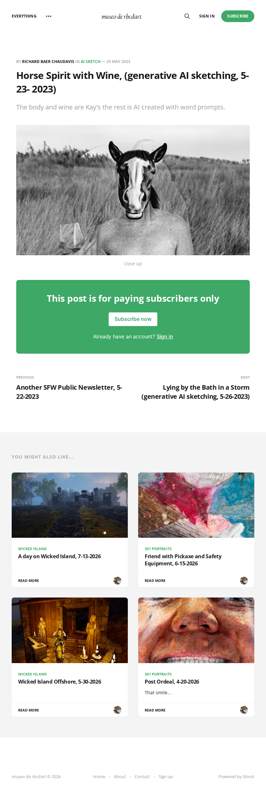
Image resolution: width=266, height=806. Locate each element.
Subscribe (238, 16)
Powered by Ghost (236, 776)
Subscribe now (133, 319)
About (120, 776)
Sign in (206, 16)
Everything (24, 16)
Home (99, 776)
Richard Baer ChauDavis (48, 61)
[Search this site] (187, 16)
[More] (49, 16)
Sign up (166, 776)
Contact (142, 776)
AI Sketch (91, 61)
